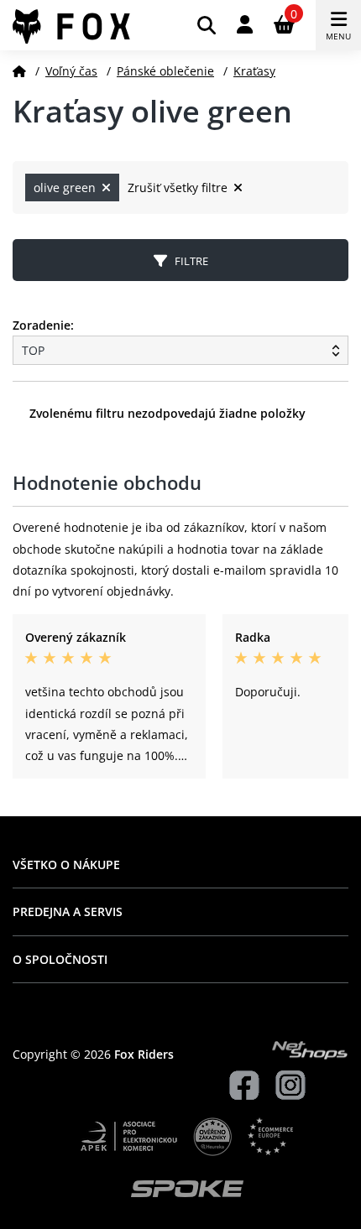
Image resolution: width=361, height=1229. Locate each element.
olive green (66, 187)
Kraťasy (254, 71)
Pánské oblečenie (165, 71)
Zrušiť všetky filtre (179, 187)
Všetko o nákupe (66, 864)
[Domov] (19, 71)
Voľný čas (71, 71)
